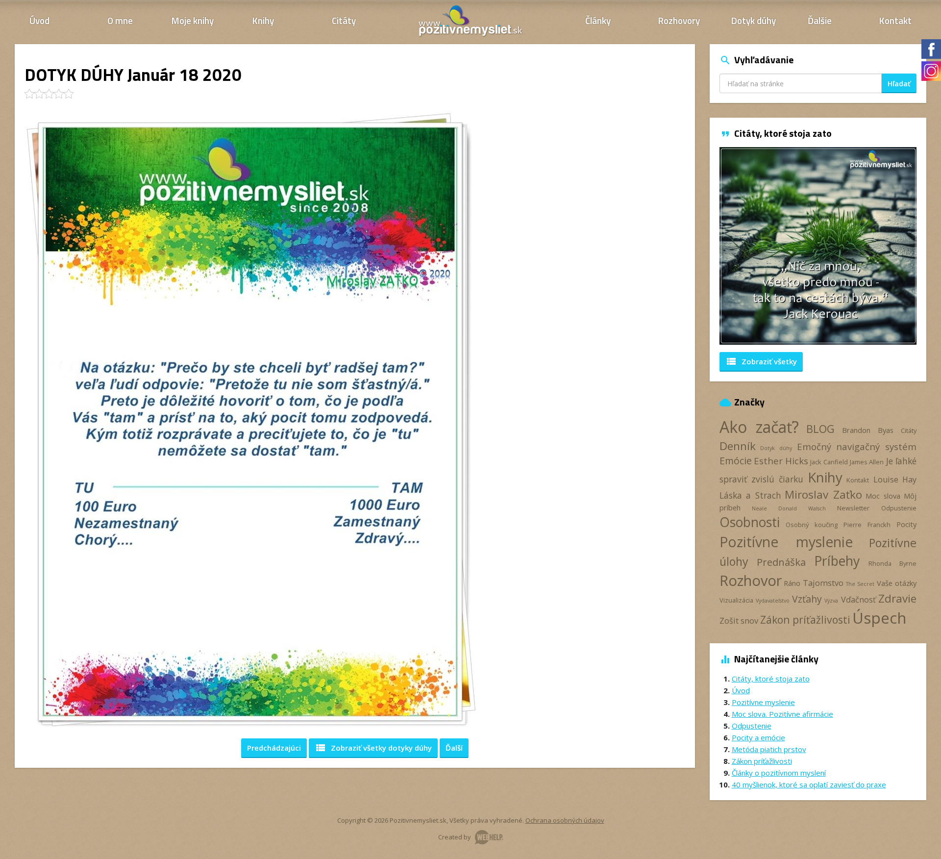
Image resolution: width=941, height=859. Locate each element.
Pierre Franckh (867, 524)
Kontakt (895, 20)
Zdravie (897, 598)
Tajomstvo (823, 583)
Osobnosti (749, 522)
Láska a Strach (750, 495)
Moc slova (883, 496)
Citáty (344, 20)
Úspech (879, 617)
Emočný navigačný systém (856, 446)
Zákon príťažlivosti (805, 619)
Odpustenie (898, 508)
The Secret (860, 584)
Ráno (792, 583)
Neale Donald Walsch (788, 508)
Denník (737, 446)
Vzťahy (807, 599)
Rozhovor (750, 580)
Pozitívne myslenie (786, 541)
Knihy (263, 20)
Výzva (831, 600)
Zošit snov (738, 620)
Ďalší (454, 748)
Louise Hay (894, 479)
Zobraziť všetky (373, 748)
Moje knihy (193, 20)
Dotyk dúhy (753, 20)
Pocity (906, 524)
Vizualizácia (736, 600)
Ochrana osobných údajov (564, 820)
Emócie (735, 460)
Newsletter (853, 508)
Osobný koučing (812, 524)
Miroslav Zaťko (823, 494)
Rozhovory (679, 20)
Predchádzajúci (274, 748)
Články (598, 20)
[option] (818, 246)
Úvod (39, 20)
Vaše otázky (896, 583)
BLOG (820, 429)
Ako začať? (759, 426)
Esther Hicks (781, 461)
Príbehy (837, 561)
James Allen (867, 461)
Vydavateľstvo (773, 600)
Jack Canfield (828, 461)
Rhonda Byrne (892, 563)
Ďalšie (820, 20)
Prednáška (781, 562)
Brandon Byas (867, 430)
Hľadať (899, 83)
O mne (120, 20)
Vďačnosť (858, 599)
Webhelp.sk (489, 837)
